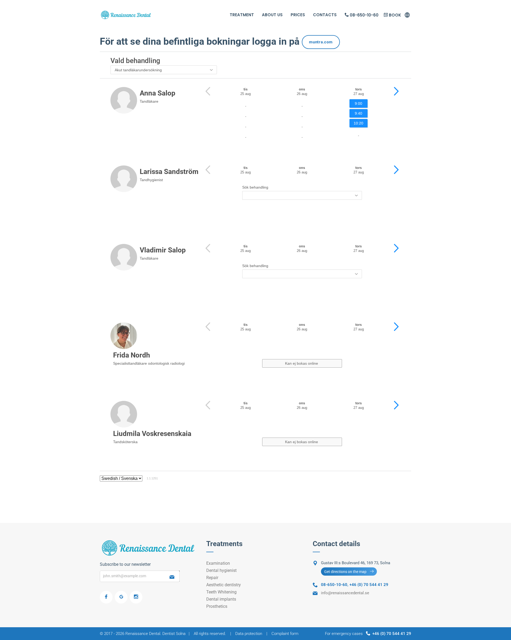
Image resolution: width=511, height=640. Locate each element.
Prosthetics (216, 606)
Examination (218, 563)
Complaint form (284, 633)
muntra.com (321, 42)
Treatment (242, 15)
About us (272, 15)
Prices (298, 15)
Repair (212, 577)
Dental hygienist (221, 570)
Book (394, 15)
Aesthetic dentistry (223, 584)
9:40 (358, 113)
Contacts (325, 15)
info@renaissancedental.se (345, 593)
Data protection (248, 633)
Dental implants (221, 599)
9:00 (358, 103)
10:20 (358, 123)
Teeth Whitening (221, 592)
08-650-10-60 (363, 15)
